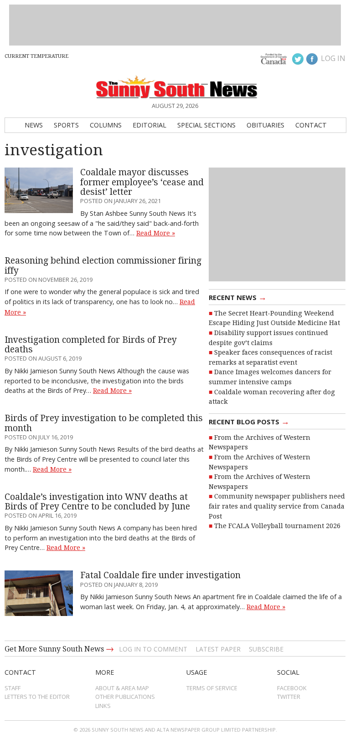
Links (103, 706)
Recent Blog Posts (249, 421)
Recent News (238, 296)
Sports (66, 125)
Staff (13, 688)
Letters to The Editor (37, 696)
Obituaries (265, 125)
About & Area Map (122, 688)
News (34, 125)
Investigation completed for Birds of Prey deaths (91, 345)
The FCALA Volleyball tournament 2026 (277, 525)
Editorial (149, 125)
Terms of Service (211, 688)
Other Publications (125, 696)
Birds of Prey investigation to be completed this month (104, 423)
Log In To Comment (153, 649)
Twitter (288, 696)
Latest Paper (218, 649)
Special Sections (206, 125)
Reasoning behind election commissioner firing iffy (103, 265)
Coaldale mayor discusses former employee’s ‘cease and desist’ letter (142, 182)
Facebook (292, 688)
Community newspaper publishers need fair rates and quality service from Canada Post (277, 506)
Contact (311, 125)
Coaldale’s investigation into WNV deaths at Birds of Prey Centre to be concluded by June (97, 502)
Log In (333, 58)
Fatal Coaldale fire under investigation (160, 575)
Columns (106, 125)
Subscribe (266, 649)
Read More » (155, 233)
